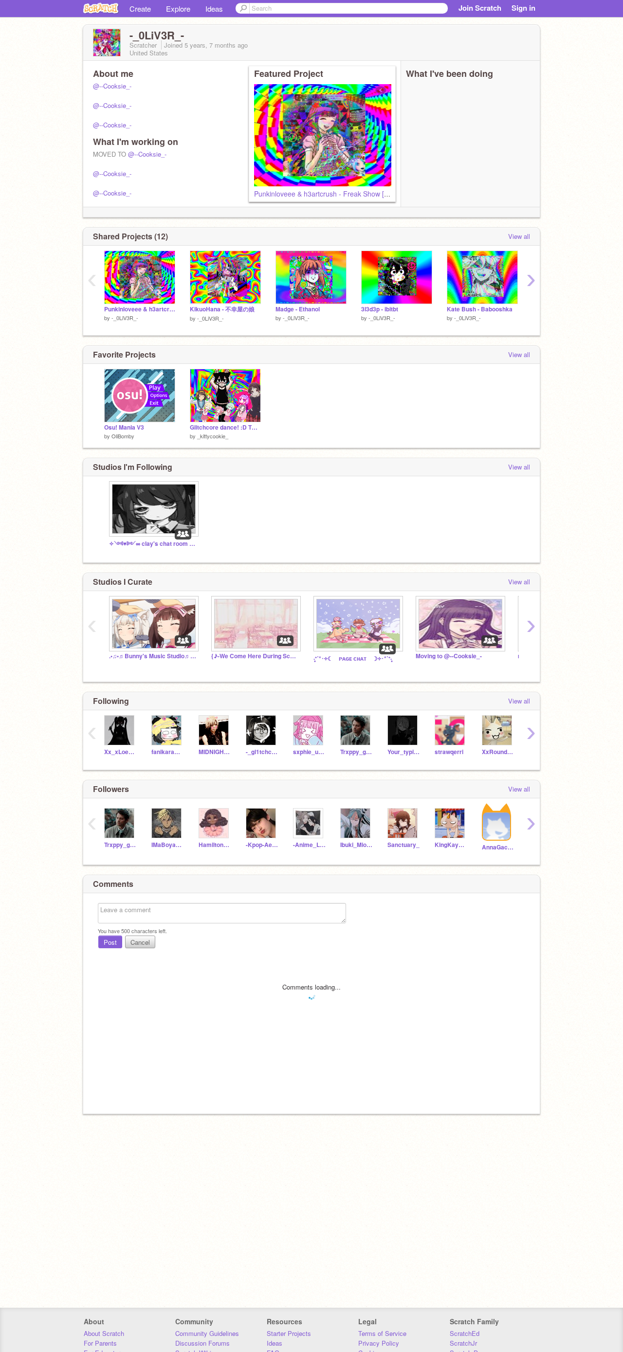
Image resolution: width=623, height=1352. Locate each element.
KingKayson (451, 845)
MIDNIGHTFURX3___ (215, 752)
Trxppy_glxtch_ (356, 752)
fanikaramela (167, 752)
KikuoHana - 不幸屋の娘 (222, 309)
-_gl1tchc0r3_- (262, 752)
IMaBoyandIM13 (167, 845)
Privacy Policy (378, 1343)
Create (140, 8)
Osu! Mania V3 (124, 427)
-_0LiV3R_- (124, 318)
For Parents (100, 1343)
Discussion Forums (202, 1343)
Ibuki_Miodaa (356, 845)
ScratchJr (463, 1343)
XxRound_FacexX (498, 752)
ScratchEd (464, 1333)
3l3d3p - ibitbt (379, 309)
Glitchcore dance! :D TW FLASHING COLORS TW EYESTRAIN (225, 427)
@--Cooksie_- (112, 85)
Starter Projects (289, 1333)
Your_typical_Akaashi (403, 752)
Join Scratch (479, 7)
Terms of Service (382, 1333)
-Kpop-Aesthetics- (262, 845)
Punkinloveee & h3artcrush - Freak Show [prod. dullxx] (337, 193)
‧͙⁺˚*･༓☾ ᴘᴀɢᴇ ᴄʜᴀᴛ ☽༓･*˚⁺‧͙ (352, 658)
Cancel (140, 942)
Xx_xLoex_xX (120, 752)
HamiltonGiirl (215, 845)
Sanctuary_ (403, 845)
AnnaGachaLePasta (498, 847)
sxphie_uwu (309, 752)
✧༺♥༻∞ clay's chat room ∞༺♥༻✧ (153, 544)
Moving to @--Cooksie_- (449, 656)
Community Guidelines (207, 1333)
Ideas (214, 8)
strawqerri (449, 752)
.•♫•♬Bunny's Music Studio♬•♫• (153, 656)
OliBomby (122, 436)
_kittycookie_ (212, 436)
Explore (178, 8)
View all (519, 236)
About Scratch (104, 1333)
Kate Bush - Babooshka (480, 309)
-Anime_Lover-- (309, 845)
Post (110, 942)
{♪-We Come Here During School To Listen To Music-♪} (255, 656)
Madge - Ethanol (297, 309)
